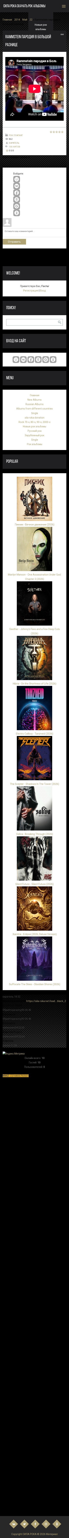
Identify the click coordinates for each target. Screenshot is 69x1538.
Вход (43, 290)
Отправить (14, 241)
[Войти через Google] (16, 206)
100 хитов (14, 146)
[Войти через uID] (16, 179)
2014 (17, 19)
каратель (14, 143)
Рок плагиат (16, 135)
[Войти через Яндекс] (16, 199)
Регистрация (30, 290)
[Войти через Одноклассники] (16, 213)
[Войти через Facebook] (16, 192)
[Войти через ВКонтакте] (16, 186)
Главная (7, 19)
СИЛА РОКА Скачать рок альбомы (24, 6)
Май (24, 19)
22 (31, 19)
